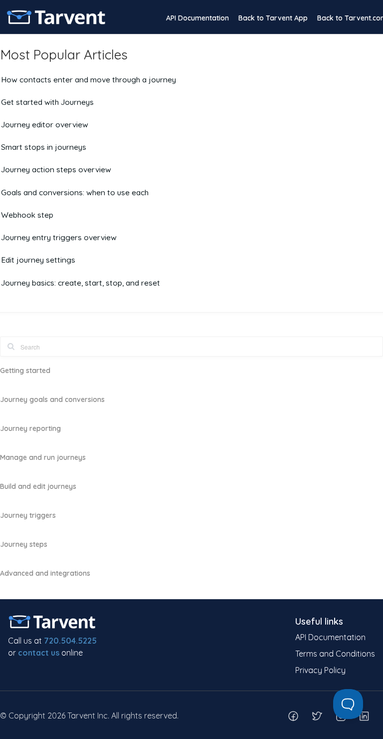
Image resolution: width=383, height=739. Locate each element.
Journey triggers (28, 515)
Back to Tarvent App (273, 17)
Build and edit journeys (38, 486)
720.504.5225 (70, 641)
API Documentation (197, 17)
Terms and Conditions (335, 654)
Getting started (25, 370)
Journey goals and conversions (52, 399)
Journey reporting (30, 428)
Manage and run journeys (43, 457)
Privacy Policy (320, 670)
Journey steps (23, 544)
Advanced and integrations (45, 573)
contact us (38, 653)
